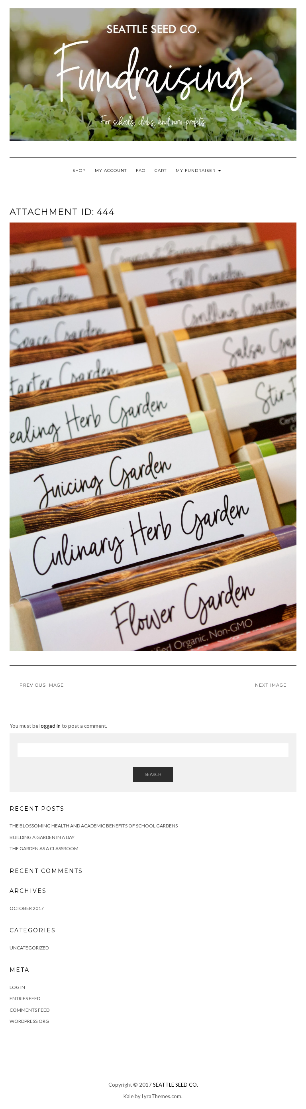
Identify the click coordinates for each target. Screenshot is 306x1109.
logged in (50, 726)
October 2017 (27, 908)
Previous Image (42, 685)
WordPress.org (29, 1021)
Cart (161, 170)
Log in (17, 987)
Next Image (270, 685)
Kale (128, 1096)
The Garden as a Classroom (44, 848)
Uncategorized (29, 948)
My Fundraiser (196, 170)
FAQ (140, 170)
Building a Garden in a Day (42, 837)
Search (153, 774)
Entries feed (25, 998)
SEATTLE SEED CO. (175, 1084)
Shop (79, 170)
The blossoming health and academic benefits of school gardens (94, 826)
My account (111, 170)
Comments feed (29, 1010)
